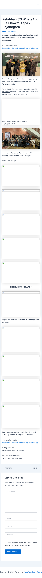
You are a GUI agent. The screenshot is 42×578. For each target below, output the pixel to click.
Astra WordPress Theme (33, 572)
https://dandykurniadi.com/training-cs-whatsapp (20, 48)
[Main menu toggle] (38, 4)
